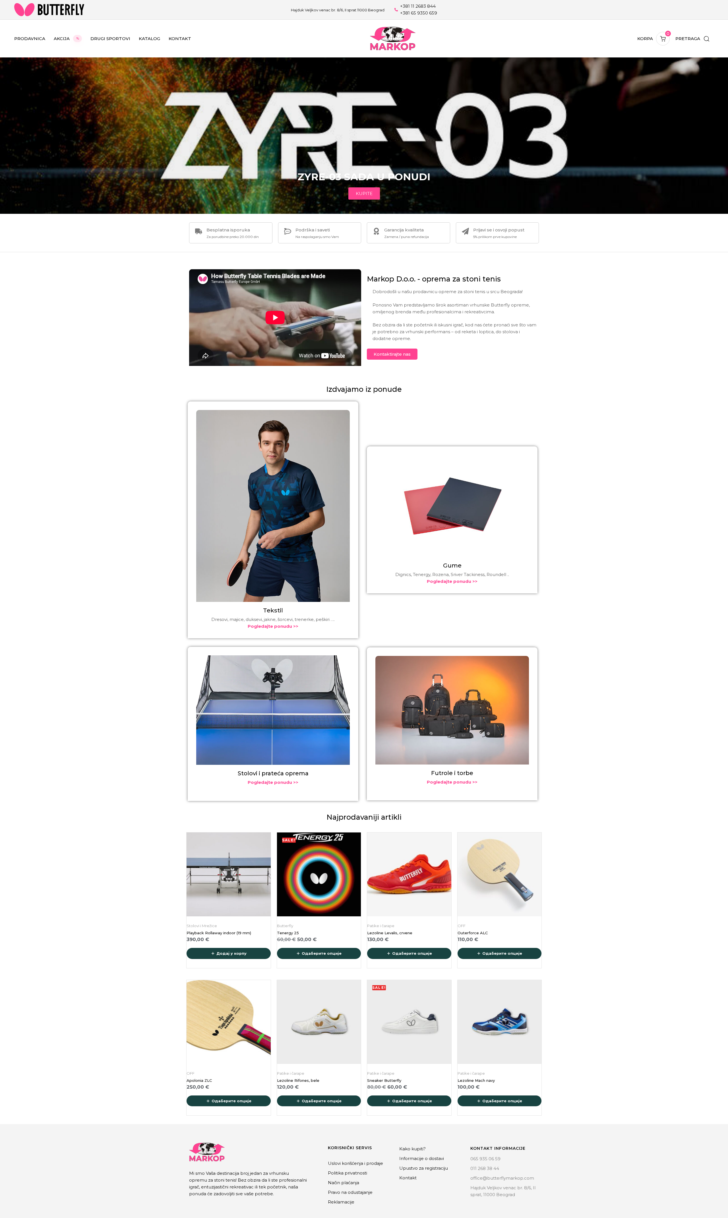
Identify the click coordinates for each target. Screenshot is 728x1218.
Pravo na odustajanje (350, 1192)
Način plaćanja (343, 1182)
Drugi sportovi (110, 38)
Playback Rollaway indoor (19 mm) (219, 933)
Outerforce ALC (473, 933)
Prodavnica (29, 38)
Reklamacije (341, 1202)
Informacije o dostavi (421, 1158)
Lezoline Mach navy (476, 1080)
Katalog (149, 38)
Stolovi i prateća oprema (273, 773)
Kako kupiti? (412, 1148)
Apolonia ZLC (199, 1080)
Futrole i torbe (452, 773)
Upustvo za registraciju (423, 1168)
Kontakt (180, 38)
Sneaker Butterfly (384, 1080)
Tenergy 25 (288, 933)
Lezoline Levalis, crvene (389, 933)
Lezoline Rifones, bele (298, 1080)
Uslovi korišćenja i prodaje (355, 1163)
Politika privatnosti (347, 1173)
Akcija (66, 38)
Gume (452, 565)
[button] (692, 38)
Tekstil (273, 610)
